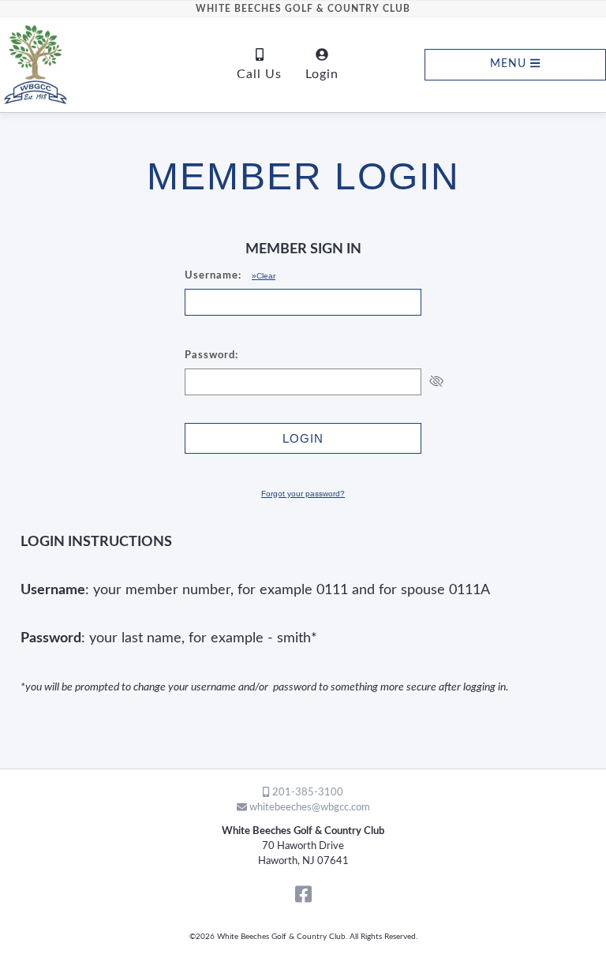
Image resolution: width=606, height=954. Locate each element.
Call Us (259, 74)
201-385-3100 (306, 793)
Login (322, 74)
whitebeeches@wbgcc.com (308, 807)
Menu (510, 64)
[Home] (76, 64)
